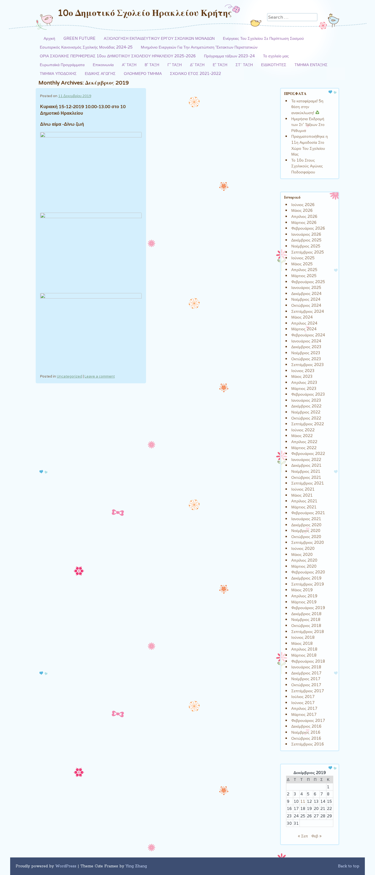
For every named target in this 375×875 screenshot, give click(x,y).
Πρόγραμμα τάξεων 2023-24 (229, 55)
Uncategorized (69, 376)
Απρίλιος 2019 (304, 595)
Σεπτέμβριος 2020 (307, 542)
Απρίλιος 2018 (304, 649)
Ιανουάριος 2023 (306, 400)
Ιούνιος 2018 (303, 637)
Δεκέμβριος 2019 (306, 578)
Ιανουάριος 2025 (306, 287)
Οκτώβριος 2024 (306, 305)
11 (302, 801)
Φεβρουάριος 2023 (308, 394)
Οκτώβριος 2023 (306, 358)
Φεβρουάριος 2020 (308, 572)
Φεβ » (316, 836)
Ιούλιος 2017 (303, 696)
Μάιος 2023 (302, 376)
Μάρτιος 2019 (304, 601)
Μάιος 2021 (302, 495)
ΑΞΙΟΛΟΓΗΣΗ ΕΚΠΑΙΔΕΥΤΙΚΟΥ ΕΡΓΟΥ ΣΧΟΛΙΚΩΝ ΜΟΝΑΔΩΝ (159, 38)
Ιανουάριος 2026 (306, 234)
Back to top (348, 866)
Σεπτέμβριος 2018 (307, 631)
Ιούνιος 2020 (303, 548)
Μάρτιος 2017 (304, 714)
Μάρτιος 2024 (304, 328)
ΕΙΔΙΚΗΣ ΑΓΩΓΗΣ (100, 73)
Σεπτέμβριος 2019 (307, 584)
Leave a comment (100, 376)
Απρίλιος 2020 (304, 560)
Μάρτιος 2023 (304, 388)
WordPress (65, 866)
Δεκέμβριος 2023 (306, 346)
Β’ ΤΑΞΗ (152, 64)
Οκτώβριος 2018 (306, 625)
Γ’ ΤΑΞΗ (174, 64)
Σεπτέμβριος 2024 (307, 311)
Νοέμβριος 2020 (305, 530)
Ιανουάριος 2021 (306, 518)
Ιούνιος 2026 (303, 204)
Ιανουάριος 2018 (306, 666)
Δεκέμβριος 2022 (306, 406)
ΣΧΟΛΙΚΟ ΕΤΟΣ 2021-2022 (195, 73)
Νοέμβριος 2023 (305, 352)
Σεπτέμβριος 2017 (307, 690)
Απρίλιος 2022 (304, 441)
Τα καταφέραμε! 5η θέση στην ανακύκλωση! (307, 106)
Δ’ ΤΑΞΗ (197, 64)
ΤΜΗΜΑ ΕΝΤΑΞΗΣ (311, 64)
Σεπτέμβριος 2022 (307, 423)
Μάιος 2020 (302, 554)
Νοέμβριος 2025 (305, 246)
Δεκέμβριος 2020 (306, 524)
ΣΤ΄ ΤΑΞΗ (244, 64)
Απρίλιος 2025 (304, 269)
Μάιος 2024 (302, 317)
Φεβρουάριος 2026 (308, 228)
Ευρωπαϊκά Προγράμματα (62, 64)
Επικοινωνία (103, 64)
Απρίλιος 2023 (304, 382)
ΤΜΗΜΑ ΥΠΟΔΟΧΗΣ (58, 73)
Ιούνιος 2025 (303, 257)
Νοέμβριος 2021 (305, 471)
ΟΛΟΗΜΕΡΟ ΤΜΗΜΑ (143, 73)
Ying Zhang (136, 866)
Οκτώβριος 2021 (306, 477)
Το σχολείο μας (276, 55)
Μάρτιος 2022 (304, 447)
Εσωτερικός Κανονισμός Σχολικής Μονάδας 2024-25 (86, 47)
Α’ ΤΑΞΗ (129, 64)
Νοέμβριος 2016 (305, 732)
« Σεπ (303, 836)
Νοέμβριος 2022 (305, 412)
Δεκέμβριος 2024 (306, 293)
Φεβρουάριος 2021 (308, 512)
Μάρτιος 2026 (304, 222)
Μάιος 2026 (302, 210)
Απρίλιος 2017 (304, 708)
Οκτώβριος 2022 (306, 418)
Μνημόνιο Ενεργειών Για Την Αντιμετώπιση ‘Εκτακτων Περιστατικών (199, 47)
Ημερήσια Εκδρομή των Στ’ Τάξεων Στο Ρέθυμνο (307, 124)
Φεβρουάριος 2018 (308, 661)
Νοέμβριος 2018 (305, 619)
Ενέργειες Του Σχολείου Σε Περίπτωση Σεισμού (263, 38)
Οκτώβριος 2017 (306, 684)
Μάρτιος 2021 (304, 507)
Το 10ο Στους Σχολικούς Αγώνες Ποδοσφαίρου (307, 166)
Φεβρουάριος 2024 (308, 334)
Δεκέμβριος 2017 (306, 673)
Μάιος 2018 (302, 643)
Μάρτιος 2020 (304, 566)
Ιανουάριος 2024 (306, 341)
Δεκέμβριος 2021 (306, 465)
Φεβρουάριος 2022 (308, 453)
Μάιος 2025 (302, 263)
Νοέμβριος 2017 (305, 678)
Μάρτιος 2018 (304, 655)
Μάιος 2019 (302, 589)
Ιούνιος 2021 (303, 489)
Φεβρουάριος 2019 (308, 607)
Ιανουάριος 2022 (306, 459)
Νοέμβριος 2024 (305, 299)
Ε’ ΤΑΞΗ (220, 64)
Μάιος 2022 (302, 435)
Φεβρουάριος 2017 (308, 720)
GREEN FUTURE (79, 38)
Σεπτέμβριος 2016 (307, 744)
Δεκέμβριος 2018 (306, 613)
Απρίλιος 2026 (304, 216)
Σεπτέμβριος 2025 (307, 252)
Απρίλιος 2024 (304, 323)
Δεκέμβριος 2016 (306, 726)
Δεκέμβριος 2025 (306, 240)
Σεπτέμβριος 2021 (307, 483)
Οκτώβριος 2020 (306, 536)
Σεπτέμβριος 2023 (307, 364)
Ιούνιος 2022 (303, 429)
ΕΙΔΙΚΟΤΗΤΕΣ (273, 64)
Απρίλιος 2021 (304, 500)
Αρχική (49, 38)
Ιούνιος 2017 (303, 702)
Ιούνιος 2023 (303, 370)
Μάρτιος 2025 (304, 275)
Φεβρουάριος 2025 (308, 281)
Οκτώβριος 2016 (306, 738)
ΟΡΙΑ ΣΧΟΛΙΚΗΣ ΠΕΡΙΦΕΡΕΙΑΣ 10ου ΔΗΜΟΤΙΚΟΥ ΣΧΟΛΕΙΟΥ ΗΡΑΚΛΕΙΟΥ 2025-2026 (118, 55)
